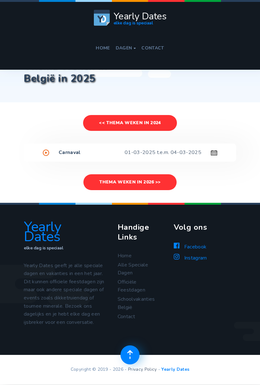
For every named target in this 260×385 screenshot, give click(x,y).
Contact (152, 48)
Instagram (195, 257)
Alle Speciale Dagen (133, 269)
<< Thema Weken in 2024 (130, 123)
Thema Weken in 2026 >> (129, 182)
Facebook (194, 246)
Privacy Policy (142, 369)
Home (103, 48)
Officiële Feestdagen (131, 286)
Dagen (126, 48)
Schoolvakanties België (136, 303)
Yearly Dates (175, 369)
